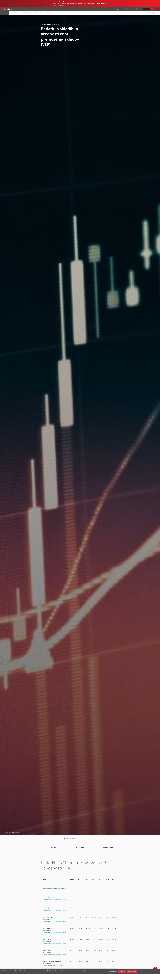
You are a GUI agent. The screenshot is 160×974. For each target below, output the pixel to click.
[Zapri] (158, 971)
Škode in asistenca (26, 13)
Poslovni (146, 9)
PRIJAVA (157, 13)
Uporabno (48, 13)
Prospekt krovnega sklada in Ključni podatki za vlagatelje (53, 965)
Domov (5, 832)
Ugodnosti (38, 13)
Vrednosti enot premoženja (13, 832)
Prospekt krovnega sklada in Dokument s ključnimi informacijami (54, 888)
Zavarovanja (14, 13)
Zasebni (139, 9)
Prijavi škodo (101, 3)
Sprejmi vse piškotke (132, 971)
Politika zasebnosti (38, 971)
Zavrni (122, 971)
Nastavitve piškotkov (113, 971)
